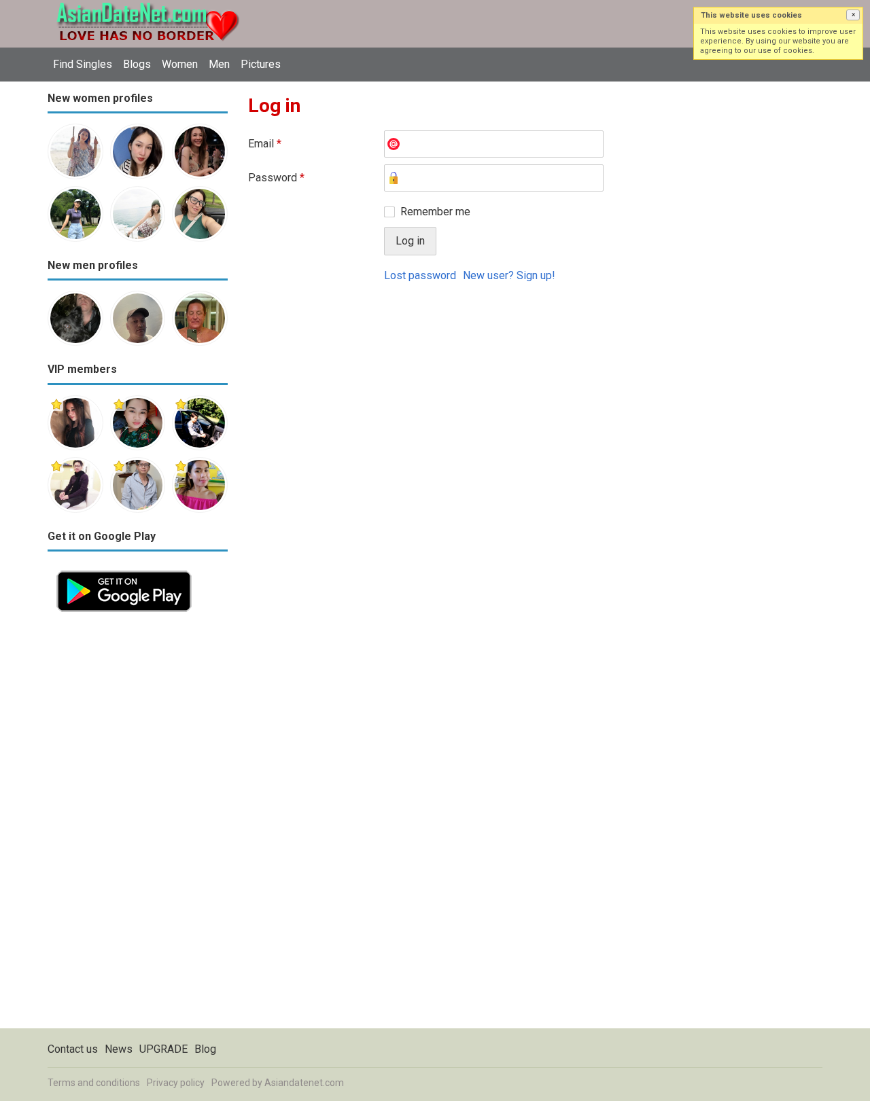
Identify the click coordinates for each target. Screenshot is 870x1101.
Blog (205, 1049)
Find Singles (82, 64)
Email (264, 143)
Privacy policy (176, 1082)
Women (180, 64)
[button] (853, 15)
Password (276, 177)
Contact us (73, 1049)
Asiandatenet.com (304, 1082)
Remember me (435, 211)
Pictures (261, 64)
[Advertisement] (138, 824)
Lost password (420, 275)
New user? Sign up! (509, 275)
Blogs (137, 64)
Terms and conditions (94, 1082)
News (119, 1049)
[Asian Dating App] (124, 569)
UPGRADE (163, 1049)
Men (219, 64)
